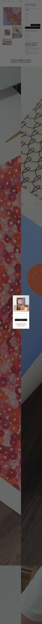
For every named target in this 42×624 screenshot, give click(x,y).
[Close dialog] (28, 296)
